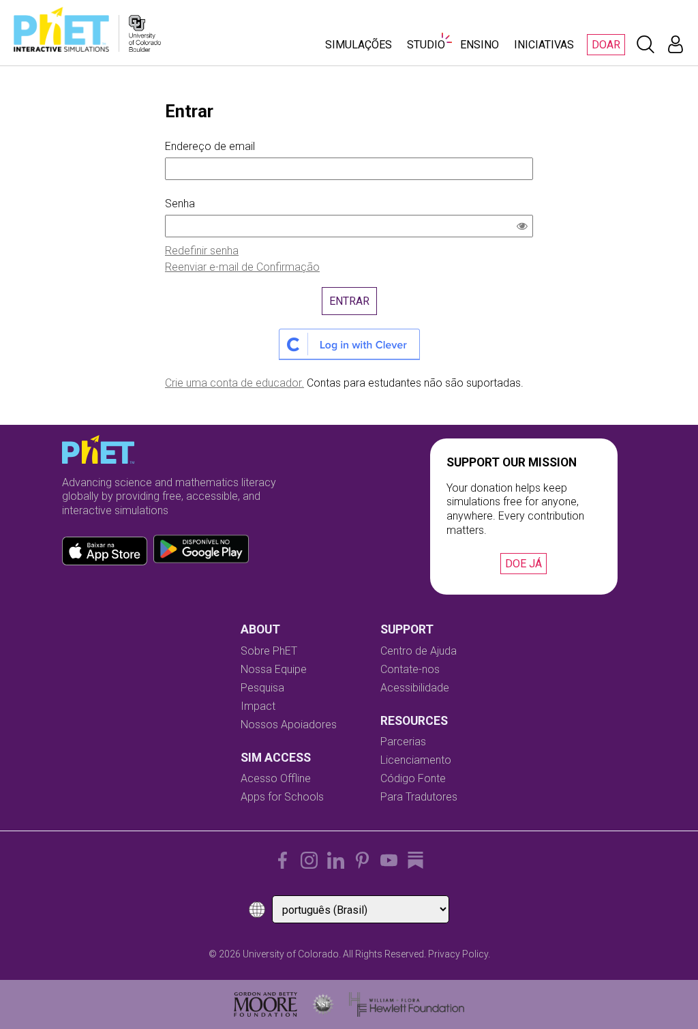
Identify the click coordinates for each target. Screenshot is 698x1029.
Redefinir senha (202, 250)
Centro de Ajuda (418, 650)
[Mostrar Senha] (525, 228)
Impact (258, 706)
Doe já (523, 563)
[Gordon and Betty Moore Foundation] (265, 1004)
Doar (606, 44)
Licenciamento (415, 760)
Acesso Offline (276, 778)
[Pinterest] (362, 860)
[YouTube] (388, 860)
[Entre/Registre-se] (675, 44)
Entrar (349, 301)
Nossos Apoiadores (289, 724)
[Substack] (415, 860)
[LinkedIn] (335, 860)
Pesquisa (262, 687)
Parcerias (403, 741)
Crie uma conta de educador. (234, 382)
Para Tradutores (418, 796)
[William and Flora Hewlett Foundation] (406, 1004)
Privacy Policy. (459, 954)
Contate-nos (410, 669)
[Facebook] (282, 860)
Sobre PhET (269, 650)
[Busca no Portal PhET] (645, 44)
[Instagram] (309, 860)
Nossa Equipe (274, 669)
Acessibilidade (414, 687)
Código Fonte (413, 778)
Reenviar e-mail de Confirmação (242, 266)
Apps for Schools (282, 796)
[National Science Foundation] (323, 1004)
